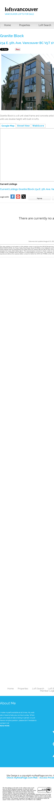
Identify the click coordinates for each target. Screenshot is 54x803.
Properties (24, 25)
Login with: (4, 197)
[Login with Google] (18, 198)
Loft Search (38, 688)
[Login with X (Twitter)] (23, 198)
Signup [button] (39, 198)
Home (7, 25)
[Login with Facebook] (12, 198)
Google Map (7, 126)
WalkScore (38, 126)
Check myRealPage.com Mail (22, 777)
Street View (23, 126)
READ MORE (4, 726)
